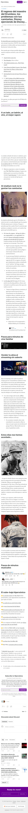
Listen (24, 30)
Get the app (21, 806)
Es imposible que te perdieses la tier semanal (13, 41)
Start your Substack (10, 806)
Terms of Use (21, 693)
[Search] (25, 739)
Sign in (25, 2)
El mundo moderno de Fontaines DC (12, 610)
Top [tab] (3, 739)
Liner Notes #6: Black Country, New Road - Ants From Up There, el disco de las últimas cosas (15, 69)
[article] (14, 747)
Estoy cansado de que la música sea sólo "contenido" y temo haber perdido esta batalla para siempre (10, 770)
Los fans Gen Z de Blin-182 (10, 641)
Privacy (14, 801)
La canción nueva (7, 596)
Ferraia (8, 763)
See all (4, 782)
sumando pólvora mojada (15, 645)
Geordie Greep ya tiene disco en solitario (12, 629)
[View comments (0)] (7, 34)
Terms (18, 801)
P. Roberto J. (9, 777)
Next (23, 711)
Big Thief (17, 596)
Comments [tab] (4, 721)
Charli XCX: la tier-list (10, 58)
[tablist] (7, 721)
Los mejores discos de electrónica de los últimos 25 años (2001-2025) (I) (10, 756)
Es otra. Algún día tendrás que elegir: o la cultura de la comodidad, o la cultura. (10, 746)
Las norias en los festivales (10, 617)
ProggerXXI (11, 749)
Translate (4, 8)
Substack (7, 810)
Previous (6, 711)
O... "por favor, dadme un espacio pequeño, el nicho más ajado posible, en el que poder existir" (10, 774)
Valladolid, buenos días (8, 6)
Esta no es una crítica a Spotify (10, 744)
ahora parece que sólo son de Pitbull (13, 623)
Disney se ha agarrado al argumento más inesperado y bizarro (14, 407)
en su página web (5, 164)
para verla (3, 632)
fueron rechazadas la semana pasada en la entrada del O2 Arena (14, 238)
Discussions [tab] (12, 739)
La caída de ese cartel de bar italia (12, 603)
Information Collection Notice (15, 694)
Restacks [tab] (11, 721)
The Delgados (7, 60)
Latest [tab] (6, 739)
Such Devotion (12, 175)
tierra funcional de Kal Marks (12, 606)
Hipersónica (7, 29)
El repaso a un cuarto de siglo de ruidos (9, 760)
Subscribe (19, 2)
